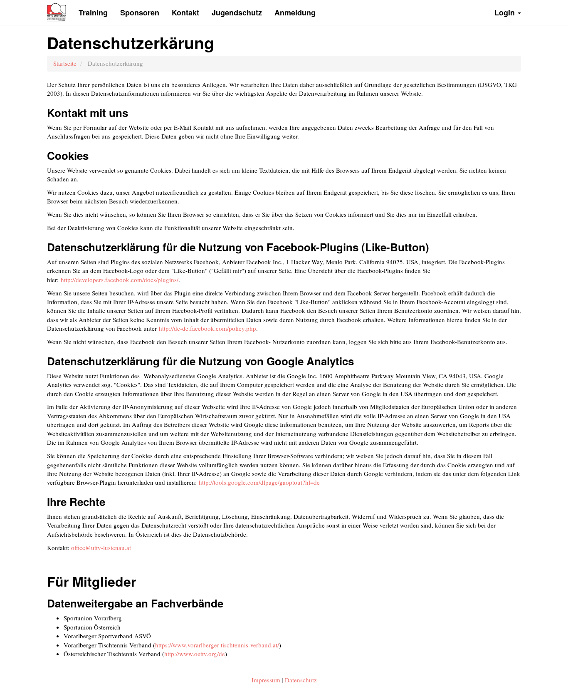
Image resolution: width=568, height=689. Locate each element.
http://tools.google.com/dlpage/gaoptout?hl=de (259, 482)
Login (505, 12)
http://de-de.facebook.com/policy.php (207, 328)
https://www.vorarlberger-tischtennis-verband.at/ (217, 645)
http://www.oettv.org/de (194, 653)
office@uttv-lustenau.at (101, 547)
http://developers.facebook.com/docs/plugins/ (119, 279)
